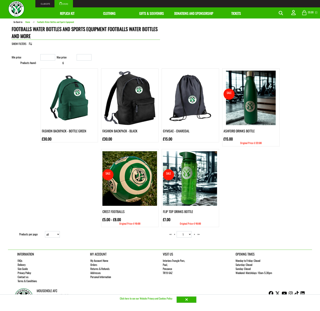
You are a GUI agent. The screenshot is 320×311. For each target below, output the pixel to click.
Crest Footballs (113, 211)
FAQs (20, 260)
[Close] (186, 299)
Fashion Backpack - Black (119, 131)
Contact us (23, 277)
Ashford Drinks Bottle (239, 131)
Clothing (109, 13)
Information (25, 254)
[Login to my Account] (293, 12)
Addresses (95, 273)
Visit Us (168, 254)
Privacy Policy (24, 273)
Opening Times (245, 254)
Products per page (28, 234)
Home (27, 21)
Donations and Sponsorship (193, 13)
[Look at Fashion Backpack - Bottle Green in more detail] (69, 72)
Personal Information (100, 277)
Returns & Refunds (100, 269)
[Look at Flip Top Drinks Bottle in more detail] (190, 152)
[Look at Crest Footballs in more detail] (129, 152)
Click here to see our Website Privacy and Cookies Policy (146, 298)
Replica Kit (67, 13)
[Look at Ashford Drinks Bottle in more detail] (251, 72)
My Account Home (99, 260)
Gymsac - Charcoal (176, 131)
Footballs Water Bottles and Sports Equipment (55, 21)
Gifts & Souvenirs (151, 13)
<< (170, 234)
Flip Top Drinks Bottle (178, 211)
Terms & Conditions (27, 281)
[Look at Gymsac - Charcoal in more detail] (190, 72)
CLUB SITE (45, 4)
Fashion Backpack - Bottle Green (64, 131)
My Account (98, 254)
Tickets (236, 13)
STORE (65, 4)
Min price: (16, 57)
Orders (93, 265)
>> (198, 234)
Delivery (22, 265)
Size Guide (23, 269)
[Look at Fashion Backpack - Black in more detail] (129, 72)
